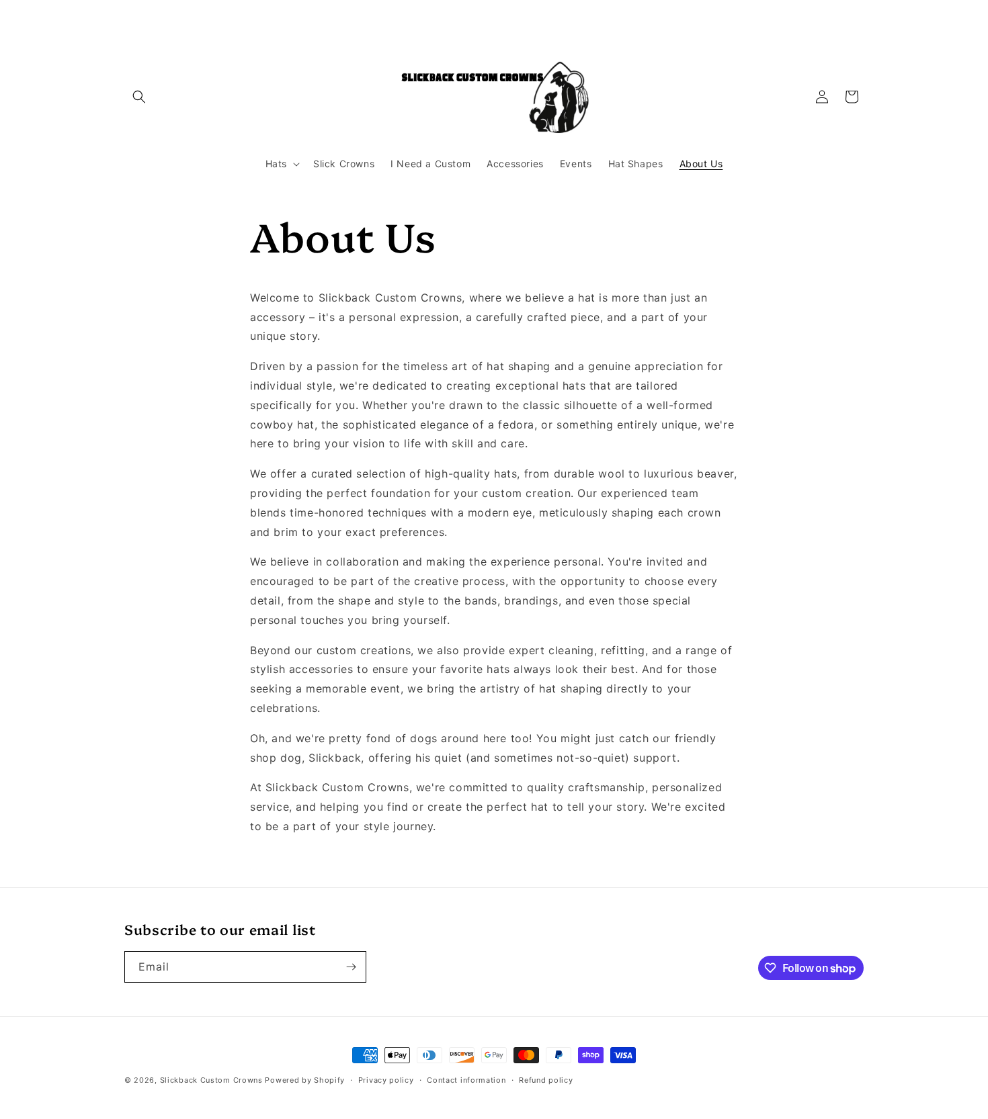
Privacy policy (386, 1080)
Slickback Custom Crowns (211, 1080)
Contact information (466, 1080)
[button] (139, 96)
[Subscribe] (351, 967)
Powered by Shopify (305, 1080)
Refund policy (546, 1080)
